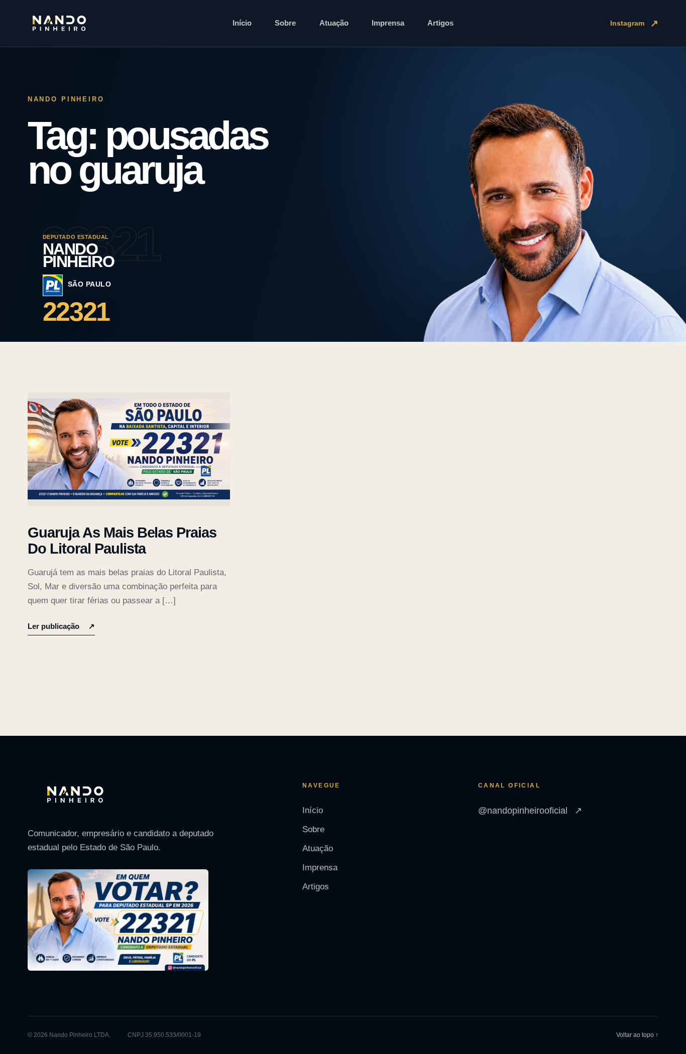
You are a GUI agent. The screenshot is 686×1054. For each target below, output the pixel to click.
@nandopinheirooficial (530, 811)
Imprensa (388, 23)
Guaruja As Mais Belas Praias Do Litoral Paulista (122, 540)
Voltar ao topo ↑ (637, 1034)
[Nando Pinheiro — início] (59, 24)
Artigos (440, 23)
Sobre (285, 23)
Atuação (334, 23)
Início (242, 23)
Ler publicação (61, 626)
